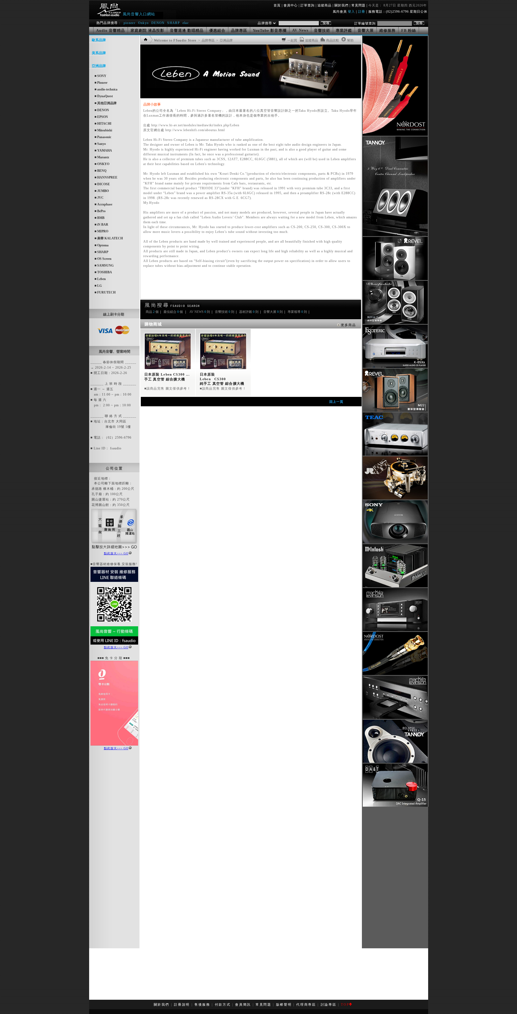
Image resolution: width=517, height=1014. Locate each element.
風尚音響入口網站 (139, 14)
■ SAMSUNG (104, 265)
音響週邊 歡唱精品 (187, 31)
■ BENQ (100, 171)
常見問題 (358, 5)
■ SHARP (101, 252)
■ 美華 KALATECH (109, 238)
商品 (149, 312)
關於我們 (341, 5)
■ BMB (99, 218)
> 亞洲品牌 (224, 40)
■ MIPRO (101, 231)
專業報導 (294, 312)
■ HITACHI (103, 123)
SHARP (173, 23)
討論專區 (329, 1004)
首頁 (277, 5)
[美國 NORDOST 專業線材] (395, 674)
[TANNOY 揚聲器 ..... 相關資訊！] (395, 235)
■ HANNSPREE (106, 177)
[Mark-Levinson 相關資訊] (395, 630)
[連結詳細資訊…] (114, 549)
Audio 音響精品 (110, 31)
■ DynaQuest (104, 96)
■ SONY (100, 76)
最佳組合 (169, 312)
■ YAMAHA (103, 150)
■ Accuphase (103, 204)
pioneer (129, 23)
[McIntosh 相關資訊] (395, 586)
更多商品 (348, 325)
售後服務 (202, 1004)
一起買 (292, 40)
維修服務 (387, 31)
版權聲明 (284, 1004)
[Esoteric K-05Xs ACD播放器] (395, 367)
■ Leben (100, 279)
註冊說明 (182, 1004)
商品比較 (332, 40)
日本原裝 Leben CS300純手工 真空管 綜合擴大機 (222, 379)
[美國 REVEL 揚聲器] (395, 279)
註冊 (361, 11)
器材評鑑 (245, 312)
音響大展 (366, 31)
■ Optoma (102, 245)
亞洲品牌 (99, 66)
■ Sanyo (100, 144)
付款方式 (223, 1004)
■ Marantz (102, 157)
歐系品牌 (99, 40)
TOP (345, 1004)
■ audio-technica (106, 89)
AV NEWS (196, 312)
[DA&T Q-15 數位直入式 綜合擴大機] (395, 805)
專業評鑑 (344, 31)
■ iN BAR (101, 224)
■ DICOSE (102, 184)
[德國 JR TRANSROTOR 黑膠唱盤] (395, 498)
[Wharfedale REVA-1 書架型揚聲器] (395, 323)
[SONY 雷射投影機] (395, 542)
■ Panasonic (103, 137)
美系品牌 (99, 53)
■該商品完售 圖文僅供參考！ (167, 388)
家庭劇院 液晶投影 (147, 31)
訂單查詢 (308, 5)
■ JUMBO (102, 191)
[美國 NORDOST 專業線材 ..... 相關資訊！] (395, 135)
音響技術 (322, 31)
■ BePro (100, 211)
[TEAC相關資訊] (395, 454)
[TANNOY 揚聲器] (395, 762)
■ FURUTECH (105, 292)
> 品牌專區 (206, 40)
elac (186, 23)
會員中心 (291, 5)
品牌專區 (239, 31)
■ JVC (99, 198)
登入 (351, 11)
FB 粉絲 (408, 31)
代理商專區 (306, 1004)
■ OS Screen (103, 259)
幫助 (350, 40)
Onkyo (143, 23)
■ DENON (102, 110)
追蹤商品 (324, 5)
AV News (300, 30)
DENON (158, 23)
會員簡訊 (243, 1004)
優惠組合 (217, 31)
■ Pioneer (101, 83)
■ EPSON (101, 117)
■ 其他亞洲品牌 (106, 103)
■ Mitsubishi (103, 130)
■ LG (98, 286)
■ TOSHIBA (103, 272)
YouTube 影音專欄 (270, 31)
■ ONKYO (102, 164)
